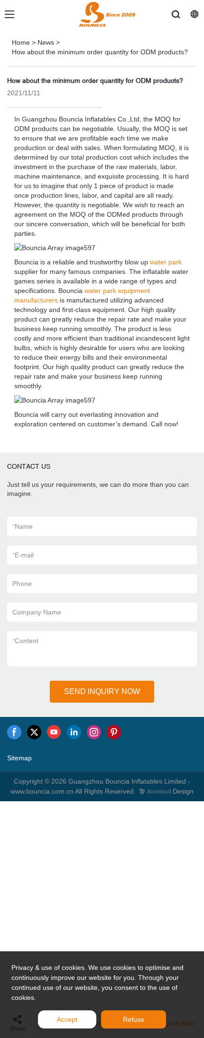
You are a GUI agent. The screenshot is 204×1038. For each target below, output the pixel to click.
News (45, 42)
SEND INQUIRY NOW (102, 691)
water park (166, 262)
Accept (67, 1019)
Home (21, 42)
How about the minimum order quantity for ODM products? (100, 52)
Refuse (133, 1019)
